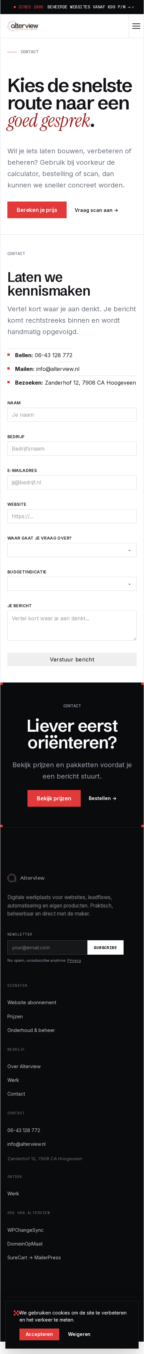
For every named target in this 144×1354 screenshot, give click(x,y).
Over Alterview (24, 1066)
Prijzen (15, 1016)
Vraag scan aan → (96, 210)
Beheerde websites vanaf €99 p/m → (89, 7)
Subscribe (105, 947)
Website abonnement (31, 1002)
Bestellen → (103, 798)
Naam (14, 402)
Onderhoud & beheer (31, 1030)
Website (16, 504)
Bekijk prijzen (54, 798)
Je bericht (19, 605)
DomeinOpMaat (25, 1244)
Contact (16, 1094)
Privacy (74, 960)
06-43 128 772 (23, 1130)
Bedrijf (16, 436)
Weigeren (79, 1334)
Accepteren (39, 1334)
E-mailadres (22, 470)
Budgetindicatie (27, 571)
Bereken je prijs (37, 210)
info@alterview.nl (26, 1144)
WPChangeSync (25, 1230)
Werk (13, 1080)
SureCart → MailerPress (34, 1257)
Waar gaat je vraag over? (39, 538)
